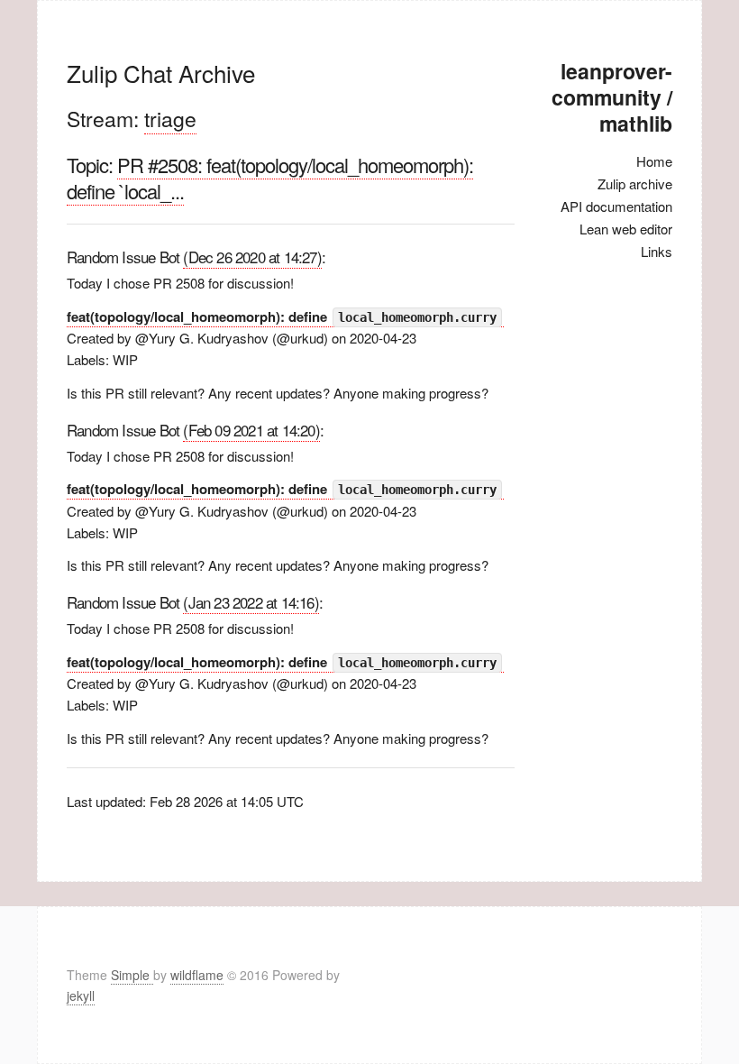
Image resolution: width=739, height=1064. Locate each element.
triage (170, 118)
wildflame (197, 975)
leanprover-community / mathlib (612, 97)
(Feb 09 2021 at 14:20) (251, 429)
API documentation (616, 206)
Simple (132, 975)
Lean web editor (625, 228)
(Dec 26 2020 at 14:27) (252, 256)
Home (654, 160)
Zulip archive (635, 183)
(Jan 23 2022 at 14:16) (250, 602)
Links (656, 251)
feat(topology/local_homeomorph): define (282, 316)
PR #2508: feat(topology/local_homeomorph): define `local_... (270, 178)
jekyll (81, 995)
